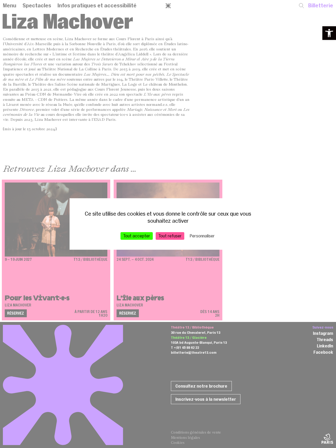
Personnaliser (202, 235)
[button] (329, 33)
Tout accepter (136, 235)
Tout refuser (170, 235)
